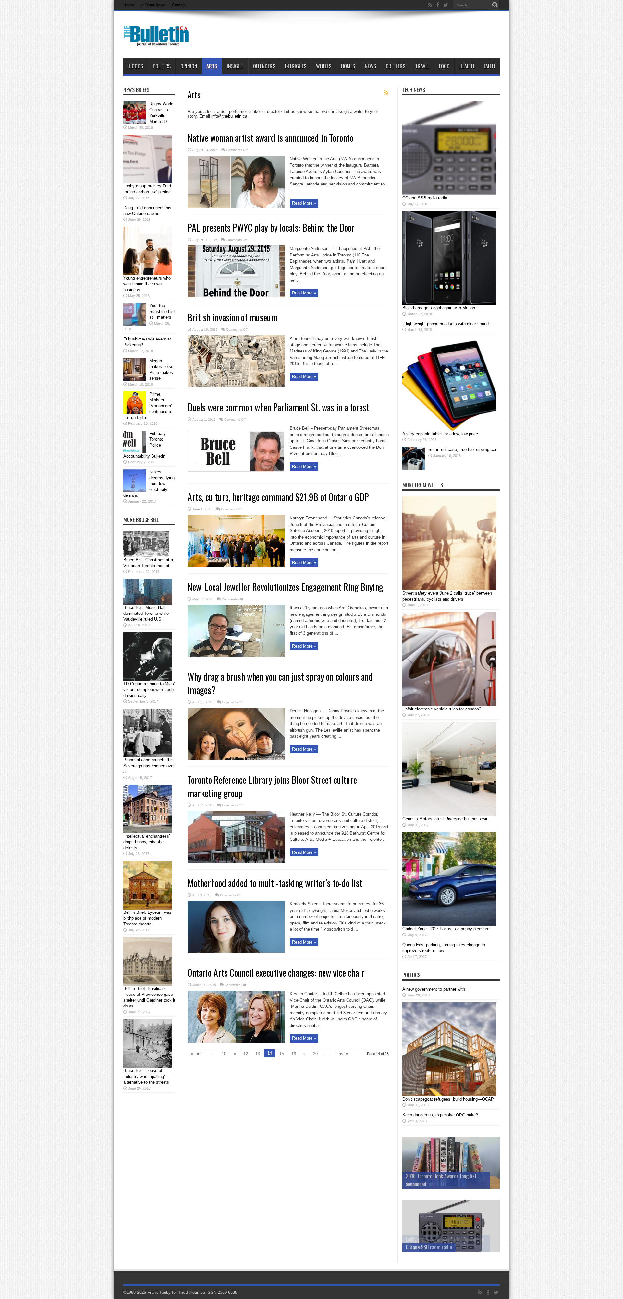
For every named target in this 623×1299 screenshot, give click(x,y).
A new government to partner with (433, 989)
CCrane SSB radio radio (424, 198)
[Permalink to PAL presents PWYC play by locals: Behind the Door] (236, 295)
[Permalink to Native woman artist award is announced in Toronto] (236, 206)
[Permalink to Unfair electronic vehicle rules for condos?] (449, 704)
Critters (395, 66)
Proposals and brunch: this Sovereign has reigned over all (149, 765)
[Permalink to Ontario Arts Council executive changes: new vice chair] (236, 1041)
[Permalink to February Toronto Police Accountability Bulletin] (134, 451)
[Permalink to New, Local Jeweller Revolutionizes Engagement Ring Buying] (236, 655)
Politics (162, 66)
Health (466, 66)
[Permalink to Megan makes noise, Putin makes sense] (134, 379)
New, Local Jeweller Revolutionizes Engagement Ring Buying (285, 586)
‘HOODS (135, 66)
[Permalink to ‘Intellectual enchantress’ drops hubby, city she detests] (147, 831)
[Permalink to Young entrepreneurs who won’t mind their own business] (147, 273)
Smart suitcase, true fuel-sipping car (462, 449)
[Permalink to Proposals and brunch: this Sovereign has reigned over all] (147, 755)
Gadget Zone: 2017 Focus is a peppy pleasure (445, 928)
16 (293, 1053)
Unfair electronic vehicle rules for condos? (441, 709)
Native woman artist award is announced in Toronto (270, 137)
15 (281, 1053)
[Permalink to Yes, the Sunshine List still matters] (134, 324)
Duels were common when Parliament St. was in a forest (278, 407)
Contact (179, 5)
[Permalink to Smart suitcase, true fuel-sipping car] (413, 468)
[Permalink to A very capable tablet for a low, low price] (449, 429)
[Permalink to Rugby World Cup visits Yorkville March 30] (134, 122)
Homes (348, 66)
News (370, 66)
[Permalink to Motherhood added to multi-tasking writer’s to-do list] (236, 951)
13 (257, 1053)
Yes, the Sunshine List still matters (162, 311)
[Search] (495, 5)
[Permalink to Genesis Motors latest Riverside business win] (449, 814)
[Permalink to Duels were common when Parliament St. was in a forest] (236, 475)
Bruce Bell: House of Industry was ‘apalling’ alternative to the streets (146, 1076)
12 (245, 1053)
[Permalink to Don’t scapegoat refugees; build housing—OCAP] (449, 1094)
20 (315, 1053)
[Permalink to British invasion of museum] (236, 385)
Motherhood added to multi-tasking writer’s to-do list (275, 882)
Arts (211, 66)
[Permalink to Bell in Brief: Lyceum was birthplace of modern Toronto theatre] (147, 908)
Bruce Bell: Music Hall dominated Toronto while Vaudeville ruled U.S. (146, 613)
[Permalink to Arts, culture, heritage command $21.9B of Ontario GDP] (236, 565)
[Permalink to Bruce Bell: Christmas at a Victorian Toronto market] (146, 555)
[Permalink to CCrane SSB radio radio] (449, 193)
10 (224, 1053)
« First (197, 1053)
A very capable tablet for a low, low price (440, 433)
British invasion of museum (232, 317)
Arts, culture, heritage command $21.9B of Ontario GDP (278, 497)
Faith (489, 66)
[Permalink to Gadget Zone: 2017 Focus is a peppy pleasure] (449, 924)
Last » (342, 1053)
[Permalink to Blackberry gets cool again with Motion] (449, 303)
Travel (422, 66)
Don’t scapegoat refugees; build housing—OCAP (448, 1099)
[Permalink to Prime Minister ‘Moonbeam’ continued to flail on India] (134, 412)
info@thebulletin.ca (229, 116)
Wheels (323, 66)
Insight (235, 66)
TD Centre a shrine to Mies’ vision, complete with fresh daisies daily (149, 689)
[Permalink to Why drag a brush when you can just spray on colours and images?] (236, 758)
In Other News (152, 5)
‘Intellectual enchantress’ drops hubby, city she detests (146, 842)
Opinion (188, 66)
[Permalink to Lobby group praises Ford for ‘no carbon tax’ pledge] (147, 181)
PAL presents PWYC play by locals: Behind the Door (271, 227)
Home (128, 5)
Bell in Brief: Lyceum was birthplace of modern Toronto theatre (147, 918)
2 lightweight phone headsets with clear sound (445, 323)
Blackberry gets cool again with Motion (438, 307)
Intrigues (295, 66)
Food (444, 66)
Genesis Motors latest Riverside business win (445, 818)
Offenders (264, 66)
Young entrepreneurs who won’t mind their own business (147, 284)
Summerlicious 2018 (426, 1184)
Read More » (304, 203)
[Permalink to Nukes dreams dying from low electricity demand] (134, 490)
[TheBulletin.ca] (158, 42)
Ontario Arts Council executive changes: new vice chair (276, 972)
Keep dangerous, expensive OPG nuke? (440, 1115)
